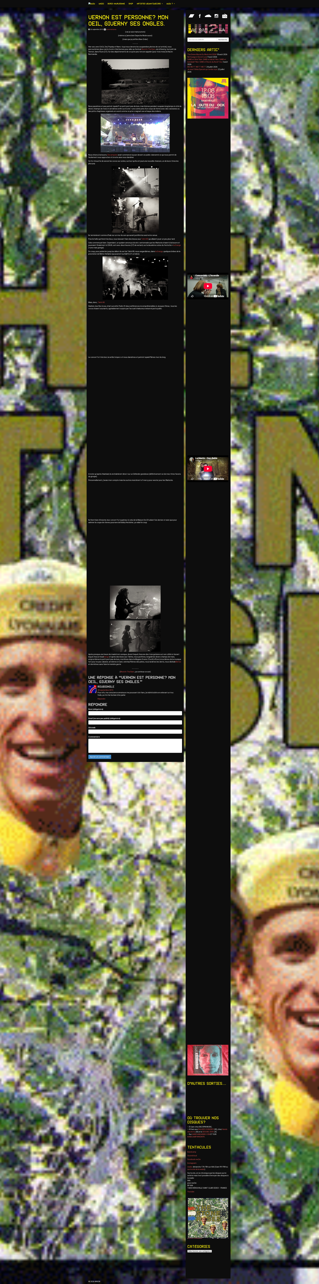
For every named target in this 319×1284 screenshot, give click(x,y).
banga (106, 657)
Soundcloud (192, 1156)
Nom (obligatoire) (95, 709)
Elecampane (112, 155)
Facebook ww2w (194, 1159)
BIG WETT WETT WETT (196, 67)
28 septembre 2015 (105, 690)
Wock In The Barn (148, 49)
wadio (189, 1167)
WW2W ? (170, 4)
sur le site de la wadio (195, 1169)
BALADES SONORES (206, 1129)
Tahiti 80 (144, 239)
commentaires (110, 29)
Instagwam (192, 1163)
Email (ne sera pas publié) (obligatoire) (104, 718)
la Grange (177, 245)
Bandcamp (191, 1152)
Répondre (101, 699)
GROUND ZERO (208, 1132)
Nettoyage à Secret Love (197, 57)
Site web (91, 728)
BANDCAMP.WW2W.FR (196, 1137)
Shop (131, 4)
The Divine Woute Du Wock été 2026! (201, 54)
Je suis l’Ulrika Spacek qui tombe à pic (202, 69)
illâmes (178, 662)
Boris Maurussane (116, 4)
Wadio (101, 4)
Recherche (222, 40)
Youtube (190, 1192)
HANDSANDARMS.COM (201, 1134)
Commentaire (94, 737)
